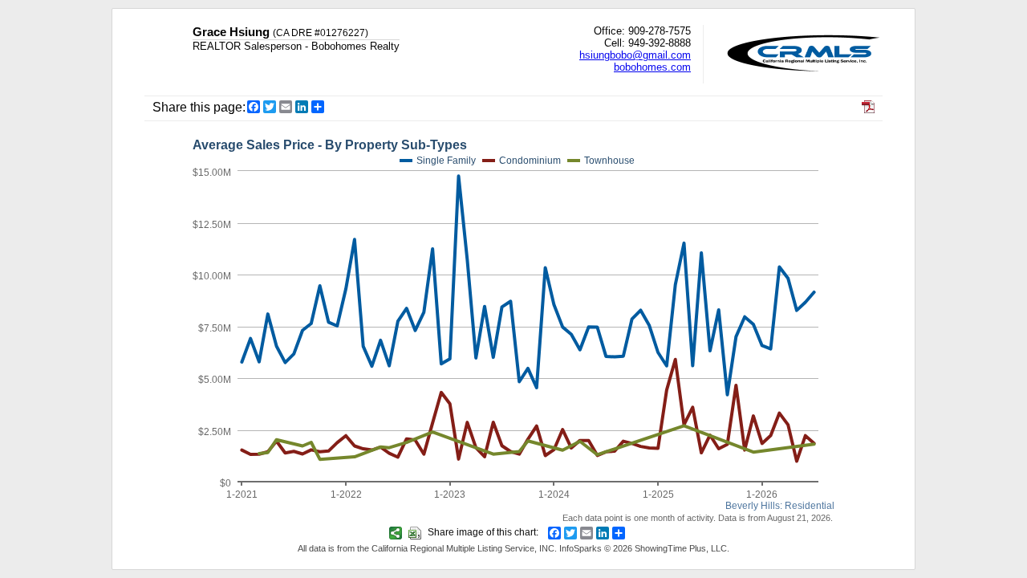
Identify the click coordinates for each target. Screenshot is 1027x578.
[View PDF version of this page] (868, 109)
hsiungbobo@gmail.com (635, 55)
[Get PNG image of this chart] (397, 532)
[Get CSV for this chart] (416, 532)
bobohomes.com (652, 67)
